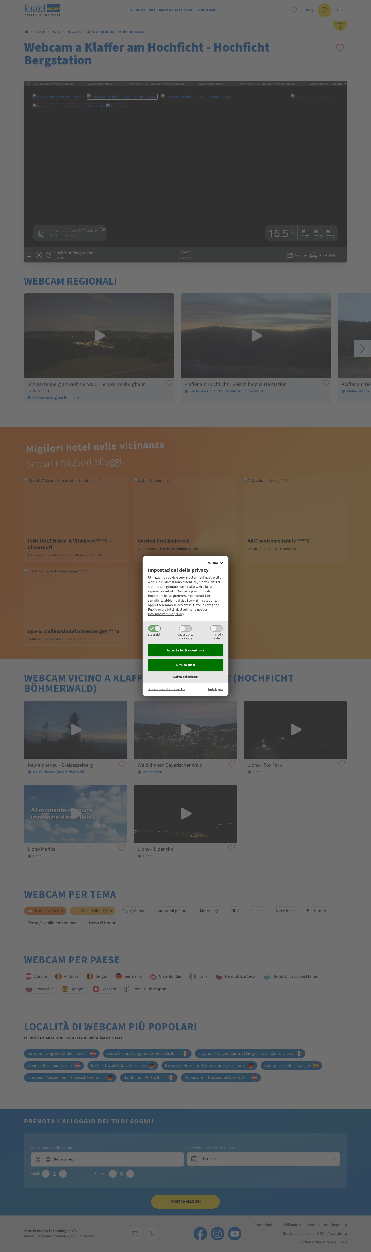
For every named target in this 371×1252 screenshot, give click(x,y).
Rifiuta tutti (185, 665)
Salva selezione (185, 676)
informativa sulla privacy (166, 614)
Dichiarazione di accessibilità (166, 689)
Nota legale (215, 689)
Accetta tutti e (185, 650)
